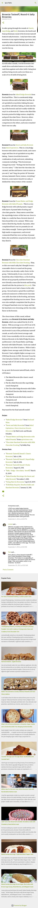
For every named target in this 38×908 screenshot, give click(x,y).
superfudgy (6, 31)
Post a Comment (8, 569)
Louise (10, 524)
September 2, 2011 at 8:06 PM (17, 519)
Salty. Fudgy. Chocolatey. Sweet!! (18, 470)
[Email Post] (3, 492)
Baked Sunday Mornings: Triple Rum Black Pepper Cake (17, 854)
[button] (3, 23)
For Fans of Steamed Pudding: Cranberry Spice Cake (16, 596)
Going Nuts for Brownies (15, 482)
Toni (9, 552)
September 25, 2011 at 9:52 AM (18, 565)
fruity (16, 31)
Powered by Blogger (20, 905)
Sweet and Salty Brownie (24, 145)
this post (27, 285)
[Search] (35, 3)
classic (30, 28)
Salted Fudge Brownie (23, 94)
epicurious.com (26, 439)
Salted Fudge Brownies (14, 420)
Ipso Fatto (8, 3)
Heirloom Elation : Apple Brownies (11, 661)
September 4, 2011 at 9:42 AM (17, 547)
